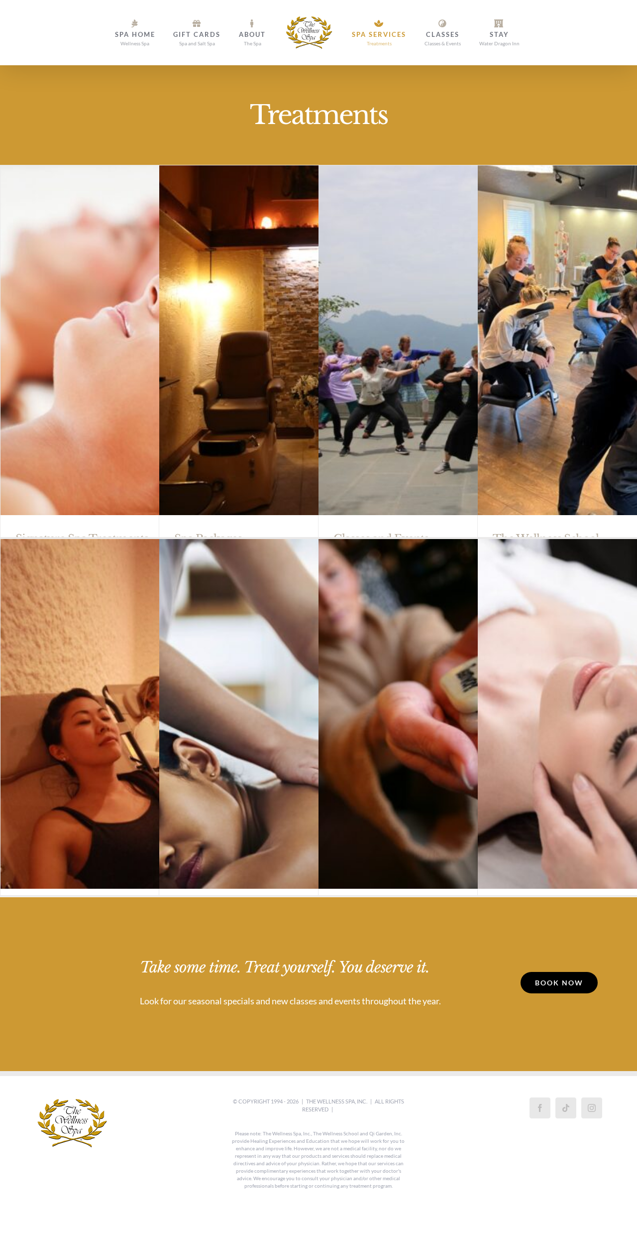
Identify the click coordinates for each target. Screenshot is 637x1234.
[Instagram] (591, 1107)
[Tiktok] (565, 1107)
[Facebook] (540, 1107)
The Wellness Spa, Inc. (336, 1101)
